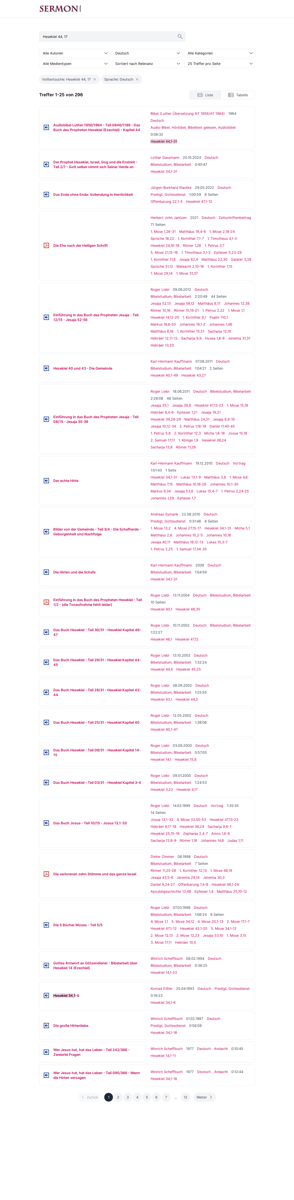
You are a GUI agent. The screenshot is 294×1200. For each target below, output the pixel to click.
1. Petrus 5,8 (161, 433)
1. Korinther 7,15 (219, 266)
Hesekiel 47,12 (186, 639)
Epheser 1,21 (187, 412)
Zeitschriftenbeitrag (235, 217)
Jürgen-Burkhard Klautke (171, 187)
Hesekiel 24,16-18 (165, 245)
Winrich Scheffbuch (167, 958)
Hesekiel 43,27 (193, 375)
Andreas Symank (164, 514)
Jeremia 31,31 (239, 338)
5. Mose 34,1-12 (224, 928)
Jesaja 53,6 (183, 491)
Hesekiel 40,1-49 (164, 375)
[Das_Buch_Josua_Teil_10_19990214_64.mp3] (46, 823)
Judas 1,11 (235, 840)
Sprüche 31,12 (162, 266)
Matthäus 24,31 (196, 419)
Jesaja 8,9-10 (224, 419)
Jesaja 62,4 (188, 259)
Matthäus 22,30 (214, 259)
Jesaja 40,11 (160, 542)
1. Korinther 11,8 (163, 259)
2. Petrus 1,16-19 (193, 426)
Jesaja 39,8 (181, 405)
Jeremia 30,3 (214, 877)
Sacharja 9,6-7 (220, 826)
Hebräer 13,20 (162, 345)
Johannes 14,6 (212, 840)
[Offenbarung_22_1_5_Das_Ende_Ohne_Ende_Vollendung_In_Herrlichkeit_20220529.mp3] (46, 194)
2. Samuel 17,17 (163, 440)
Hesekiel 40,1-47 (164, 729)
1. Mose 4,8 (238, 477)
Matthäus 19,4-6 (192, 231)
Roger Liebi (160, 289)
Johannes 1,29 (162, 498)
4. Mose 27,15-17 (187, 528)
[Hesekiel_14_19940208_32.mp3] (46, 965)
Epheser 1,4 (204, 891)
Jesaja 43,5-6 (162, 877)
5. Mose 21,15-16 (164, 252)
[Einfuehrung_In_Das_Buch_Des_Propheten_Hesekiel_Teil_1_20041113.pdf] (46, 602)
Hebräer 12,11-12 (164, 338)
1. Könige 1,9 (188, 440)
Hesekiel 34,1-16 (164, 1032)
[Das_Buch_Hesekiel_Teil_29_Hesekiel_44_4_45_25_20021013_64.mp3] (46, 662)
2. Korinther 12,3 (187, 433)
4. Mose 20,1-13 (210, 921)
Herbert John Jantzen (169, 217)
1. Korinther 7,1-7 (191, 238)
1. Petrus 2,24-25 (235, 491)
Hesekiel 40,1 (161, 609)
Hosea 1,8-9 (215, 338)
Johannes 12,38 (237, 303)
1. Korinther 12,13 (193, 870)
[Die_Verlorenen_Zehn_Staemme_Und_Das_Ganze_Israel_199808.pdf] (46, 873)
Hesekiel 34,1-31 (164, 171)
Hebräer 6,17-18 (163, 826)
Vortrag (239, 463)
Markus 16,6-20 (163, 324)
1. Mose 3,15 (236, 935)
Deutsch (157, 120)
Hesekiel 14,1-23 (164, 972)
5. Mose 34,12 (182, 921)
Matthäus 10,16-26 (191, 484)
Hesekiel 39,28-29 (166, 419)
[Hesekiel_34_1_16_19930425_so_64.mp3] (46, 995)
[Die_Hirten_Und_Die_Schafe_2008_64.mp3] (46, 572)
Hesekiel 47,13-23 (209, 405)
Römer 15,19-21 (186, 310)
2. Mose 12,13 (162, 935)
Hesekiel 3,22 (162, 789)
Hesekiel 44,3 (187, 699)
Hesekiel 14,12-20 (165, 317)
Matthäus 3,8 (215, 477)
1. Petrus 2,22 (213, 310)
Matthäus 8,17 (209, 303)
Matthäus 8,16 (162, 331)
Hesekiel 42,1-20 (193, 928)
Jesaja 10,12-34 (163, 426)
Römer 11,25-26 (163, 870)
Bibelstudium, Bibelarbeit (171, 164)
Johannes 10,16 (218, 535)
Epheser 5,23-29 (228, 252)
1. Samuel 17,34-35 (191, 549)
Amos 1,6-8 (220, 833)
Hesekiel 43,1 (161, 699)
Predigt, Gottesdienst (168, 194)
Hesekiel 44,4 (162, 669)
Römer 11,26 (186, 447)
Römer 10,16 (160, 310)
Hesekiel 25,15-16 (165, 833)
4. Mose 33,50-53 (191, 819)
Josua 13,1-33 (162, 819)
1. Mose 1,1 (236, 310)
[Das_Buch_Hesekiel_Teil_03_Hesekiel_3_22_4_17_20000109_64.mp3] (46, 782)
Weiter (202, 1097)
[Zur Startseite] (60, 9)
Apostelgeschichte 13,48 (171, 891)
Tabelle (242, 95)
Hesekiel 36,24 (214, 440)
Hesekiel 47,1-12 (199, 201)
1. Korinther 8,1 (194, 317)
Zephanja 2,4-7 (195, 833)
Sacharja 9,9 (191, 338)
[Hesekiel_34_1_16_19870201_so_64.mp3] (46, 1025)
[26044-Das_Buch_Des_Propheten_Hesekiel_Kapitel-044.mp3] (46, 127)
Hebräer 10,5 (185, 942)
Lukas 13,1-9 (191, 477)
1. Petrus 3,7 (214, 245)
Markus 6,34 (161, 491)
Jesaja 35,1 (160, 405)
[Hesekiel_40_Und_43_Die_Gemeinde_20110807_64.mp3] (46, 368)
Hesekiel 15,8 (186, 759)
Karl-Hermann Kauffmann (171, 361)
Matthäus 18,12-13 (188, 542)
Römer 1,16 (188, 840)
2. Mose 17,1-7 (238, 921)
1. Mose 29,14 (162, 273)
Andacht (221, 1048)
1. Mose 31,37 (187, 273)
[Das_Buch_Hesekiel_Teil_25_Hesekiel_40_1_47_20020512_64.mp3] (46, 722)
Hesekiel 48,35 (188, 609)
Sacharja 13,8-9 (163, 840)
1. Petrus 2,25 (162, 549)
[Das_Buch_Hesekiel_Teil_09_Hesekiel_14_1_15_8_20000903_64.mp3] (46, 752)
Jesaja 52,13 (161, 303)
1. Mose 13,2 (161, 528)
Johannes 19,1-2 (192, 324)
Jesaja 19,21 (211, 412)
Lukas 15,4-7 (207, 491)
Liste (209, 95)
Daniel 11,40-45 (222, 426)
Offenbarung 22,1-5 (167, 201)
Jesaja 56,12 (184, 303)
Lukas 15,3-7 (217, 542)
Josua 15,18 (237, 433)
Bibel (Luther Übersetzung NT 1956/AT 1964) (188, 113)
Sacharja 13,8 (162, 447)
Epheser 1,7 (186, 498)
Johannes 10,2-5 (189, 535)
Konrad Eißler (162, 988)
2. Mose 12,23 (187, 935)
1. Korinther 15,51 (190, 331)
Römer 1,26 (192, 245)
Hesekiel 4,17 (187, 789)
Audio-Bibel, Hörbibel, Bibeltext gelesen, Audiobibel (193, 127)
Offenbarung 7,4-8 (193, 884)
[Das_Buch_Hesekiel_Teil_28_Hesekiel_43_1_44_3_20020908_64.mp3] (46, 692)
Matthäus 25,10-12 (232, 891)
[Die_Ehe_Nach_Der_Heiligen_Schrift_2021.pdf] (46, 245)
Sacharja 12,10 (219, 331)
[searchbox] (112, 36)
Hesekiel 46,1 (161, 639)
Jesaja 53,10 (213, 935)
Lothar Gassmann (165, 157)
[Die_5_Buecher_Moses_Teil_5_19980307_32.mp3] (46, 924)
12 (185, 1097)
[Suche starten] (180, 36)
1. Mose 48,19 (221, 870)
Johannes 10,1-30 (224, 484)
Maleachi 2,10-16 (190, 266)
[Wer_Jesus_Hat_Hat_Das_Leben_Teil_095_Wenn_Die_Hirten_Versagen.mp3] (46, 1075)
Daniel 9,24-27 (163, 884)
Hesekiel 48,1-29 (225, 884)
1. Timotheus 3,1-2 (196, 252)
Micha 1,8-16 (214, 433)
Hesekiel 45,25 (188, 669)
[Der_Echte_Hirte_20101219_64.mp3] (46, 480)
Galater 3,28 (241, 259)
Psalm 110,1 (219, 317)
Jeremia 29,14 (188, 877)
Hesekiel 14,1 (161, 759)
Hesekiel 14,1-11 (163, 1055)
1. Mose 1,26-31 (163, 231)
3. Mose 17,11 (161, 942)
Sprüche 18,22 (162, 238)
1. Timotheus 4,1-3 (222, 238)
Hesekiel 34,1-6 (163, 1002)
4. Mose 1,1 (159, 921)
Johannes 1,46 (220, 324)
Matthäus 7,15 (162, 484)
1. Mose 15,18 (237, 405)
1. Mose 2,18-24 (222, 231)
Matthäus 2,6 (161, 535)
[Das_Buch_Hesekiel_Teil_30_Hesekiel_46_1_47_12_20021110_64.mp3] (46, 632)
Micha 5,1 (242, 528)
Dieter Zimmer (162, 856)
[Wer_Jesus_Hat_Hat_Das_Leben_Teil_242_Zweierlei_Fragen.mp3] (46, 1052)
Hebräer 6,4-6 (162, 412)
